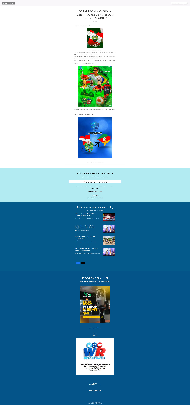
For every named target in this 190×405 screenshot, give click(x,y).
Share (78, 262)
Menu (186, 3)
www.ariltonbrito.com (95, 328)
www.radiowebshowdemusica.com (95, 197)
